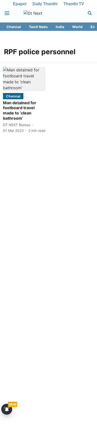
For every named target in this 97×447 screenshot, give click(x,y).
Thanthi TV (73, 4)
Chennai (13, 27)
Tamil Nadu (38, 27)
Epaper (20, 4)
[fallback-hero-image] (24, 79)
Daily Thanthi (45, 4)
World (77, 27)
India (60, 27)
